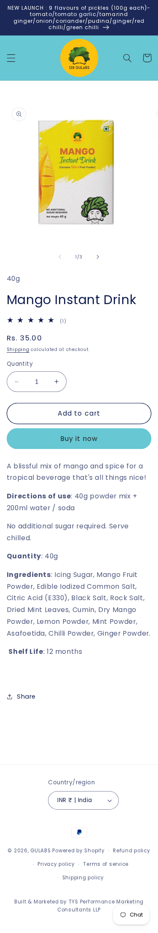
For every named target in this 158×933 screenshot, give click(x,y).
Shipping (18, 349)
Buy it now (79, 438)
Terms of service (106, 864)
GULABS (40, 850)
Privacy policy (56, 864)
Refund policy (131, 850)
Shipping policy (83, 877)
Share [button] (26, 696)
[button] (11, 58)
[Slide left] (60, 257)
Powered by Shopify (78, 850)
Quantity (20, 364)
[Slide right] (98, 257)
